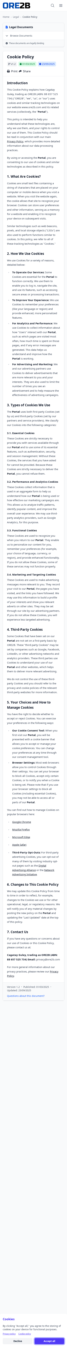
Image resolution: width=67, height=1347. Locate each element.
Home (6, 16)
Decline (17, 1341)
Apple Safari (19, 844)
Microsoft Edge (21, 837)
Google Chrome (21, 822)
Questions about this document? (25, 995)
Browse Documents (20, 35)
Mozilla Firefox (21, 829)
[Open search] (52, 5)
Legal (16, 16)
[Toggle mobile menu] (60, 5)
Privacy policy (9, 1334)
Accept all (49, 1341)
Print (14, 71)
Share (27, 71)
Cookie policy (24, 1334)
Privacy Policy (15, 141)
